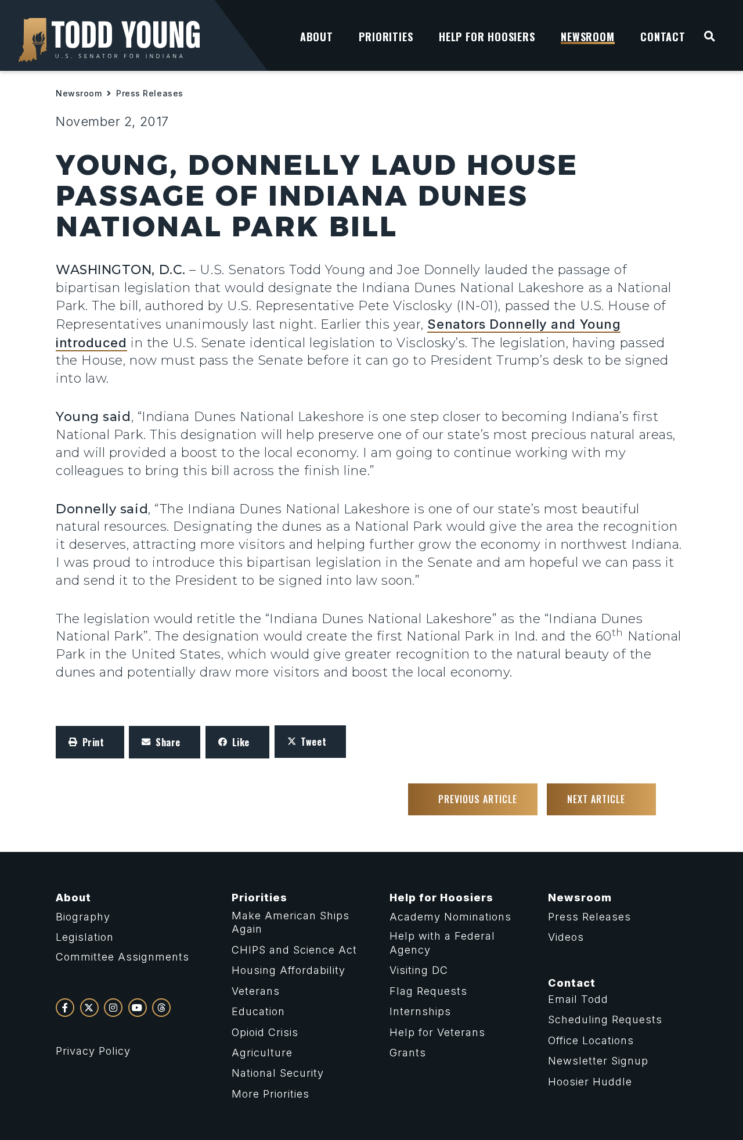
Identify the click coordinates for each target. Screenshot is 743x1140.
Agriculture (262, 1053)
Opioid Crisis (265, 1032)
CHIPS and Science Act (294, 950)
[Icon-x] (89, 1007)
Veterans (256, 991)
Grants (407, 1053)
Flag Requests (428, 991)
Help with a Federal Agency (442, 942)
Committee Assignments (122, 957)
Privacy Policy (93, 1051)
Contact (572, 983)
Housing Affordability (288, 970)
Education (258, 1011)
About (73, 897)
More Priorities (270, 1094)
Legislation (85, 937)
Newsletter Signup (598, 1061)
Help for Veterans (437, 1032)
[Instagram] (113, 1007)
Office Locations (591, 1040)
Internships (420, 1011)
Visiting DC (418, 970)
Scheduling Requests (605, 1019)
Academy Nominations (450, 917)
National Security (278, 1073)
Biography (83, 917)
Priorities (259, 897)
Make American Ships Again (290, 922)
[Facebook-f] (65, 1007)
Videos (566, 937)
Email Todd (578, 999)
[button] (90, 742)
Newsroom (79, 93)
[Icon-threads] (161, 1007)
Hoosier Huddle (590, 1082)
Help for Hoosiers (441, 897)
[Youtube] (137, 1007)
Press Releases (149, 93)
